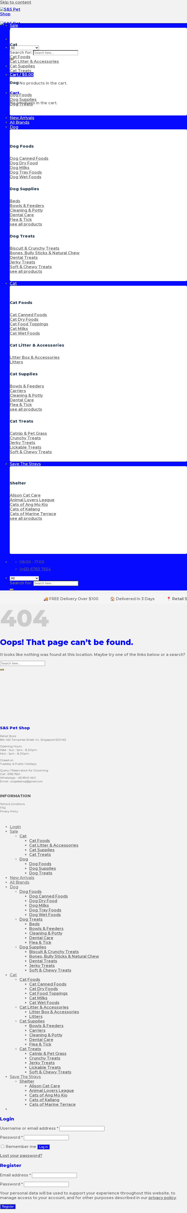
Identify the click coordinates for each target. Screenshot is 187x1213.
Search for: (21, 52)
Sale (14, 25)
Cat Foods (39, 840)
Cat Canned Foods (47, 984)
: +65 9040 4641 (26, 777)
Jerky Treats (42, 965)
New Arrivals (22, 117)
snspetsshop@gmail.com (26, 781)
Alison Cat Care (44, 1086)
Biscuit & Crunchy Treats (54, 951)
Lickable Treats (45, 1067)
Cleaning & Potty (45, 933)
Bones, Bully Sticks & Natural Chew (64, 956)
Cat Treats (40, 854)
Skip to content (15, 2)
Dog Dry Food (43, 901)
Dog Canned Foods (48, 896)
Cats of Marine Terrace (52, 1104)
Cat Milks (38, 998)
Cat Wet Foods (44, 1002)
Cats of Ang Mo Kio (48, 1095)
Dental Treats (43, 961)
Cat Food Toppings (48, 993)
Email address (15, 1175)
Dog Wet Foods (45, 914)
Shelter (26, 1081)
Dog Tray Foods (45, 910)
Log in (43, 1147)
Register (8, 1206)
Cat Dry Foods (43, 988)
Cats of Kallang (44, 1100)
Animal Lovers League (51, 1090)
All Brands (19, 122)
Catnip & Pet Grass (47, 1053)
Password (11, 1137)
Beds (34, 924)
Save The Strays (25, 464)
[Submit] (12, 589)
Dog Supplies (42, 868)
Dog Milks (39, 905)
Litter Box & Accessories (54, 1012)
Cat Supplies (42, 850)
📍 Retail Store (170, 599)
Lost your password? (21, 1155)
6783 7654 (14, 774)
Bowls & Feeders (46, 928)
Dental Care (41, 938)
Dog (14, 127)
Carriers (37, 1030)
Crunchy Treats (44, 1058)
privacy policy (162, 1197)
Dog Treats (40, 873)
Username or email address (29, 1128)
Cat (13, 283)
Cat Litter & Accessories (53, 845)
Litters (36, 1016)
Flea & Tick (40, 942)
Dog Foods (40, 864)
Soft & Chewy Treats (50, 970)
